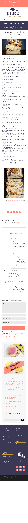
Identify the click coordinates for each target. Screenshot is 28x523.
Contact (18, 428)
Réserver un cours (20, 443)
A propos (5, 428)
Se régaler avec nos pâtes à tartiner (7, 456)
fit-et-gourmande (9, 229)
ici (19, 64)
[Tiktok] (20, 467)
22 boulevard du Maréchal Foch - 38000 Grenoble (14, 477)
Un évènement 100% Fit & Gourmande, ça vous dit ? (13, 407)
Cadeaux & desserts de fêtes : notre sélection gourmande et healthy (14, 389)
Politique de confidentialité (6, 437)
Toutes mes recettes (19, 200)
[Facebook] (17, 467)
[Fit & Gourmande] (14, 8)
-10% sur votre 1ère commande (17, 2)
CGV (4, 439)
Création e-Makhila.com (17, 478)
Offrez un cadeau (7, 459)
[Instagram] (17, 470)
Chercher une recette (19, 441)
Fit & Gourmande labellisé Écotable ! (13, 402)
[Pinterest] (20, 470)
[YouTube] (24, 467)
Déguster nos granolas (6, 453)
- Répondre (17, 222)
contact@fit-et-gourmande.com (17, 5)
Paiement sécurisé (7, 430)
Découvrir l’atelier (20, 437)
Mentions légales (7, 442)
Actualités (18, 433)
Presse (17, 430)
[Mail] (24, 470)
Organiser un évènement (19, 447)
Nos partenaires (19, 435)
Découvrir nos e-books (7, 462)
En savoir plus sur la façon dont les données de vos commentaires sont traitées (14, 335)
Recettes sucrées (11, 200)
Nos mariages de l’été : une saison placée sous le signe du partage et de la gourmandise (13, 396)
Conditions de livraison (6, 433)
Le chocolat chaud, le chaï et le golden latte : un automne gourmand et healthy (14, 383)
